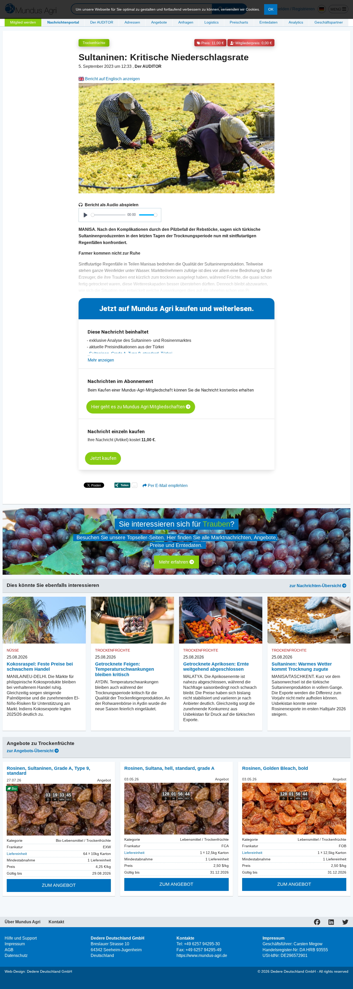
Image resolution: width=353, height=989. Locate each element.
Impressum (15, 944)
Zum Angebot (59, 885)
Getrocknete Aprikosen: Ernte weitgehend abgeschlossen (216, 666)
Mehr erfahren (174, 562)
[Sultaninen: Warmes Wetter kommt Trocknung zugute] (309, 620)
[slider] (108, 214)
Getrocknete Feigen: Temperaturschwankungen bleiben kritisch (124, 669)
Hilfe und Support (21, 938)
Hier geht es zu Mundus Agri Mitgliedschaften (138, 406)
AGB (9, 950)
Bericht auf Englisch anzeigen (112, 79)
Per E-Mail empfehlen (167, 485)
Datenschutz (16, 955)
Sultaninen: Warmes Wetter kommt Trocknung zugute (302, 666)
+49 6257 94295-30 (202, 944)
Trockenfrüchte (94, 43)
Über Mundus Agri (22, 922)
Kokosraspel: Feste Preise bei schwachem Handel (40, 666)
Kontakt (56, 922)
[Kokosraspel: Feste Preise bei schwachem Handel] (44, 620)
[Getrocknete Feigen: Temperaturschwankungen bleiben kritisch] (132, 620)
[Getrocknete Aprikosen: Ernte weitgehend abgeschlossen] (220, 620)
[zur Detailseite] (176, 809)
